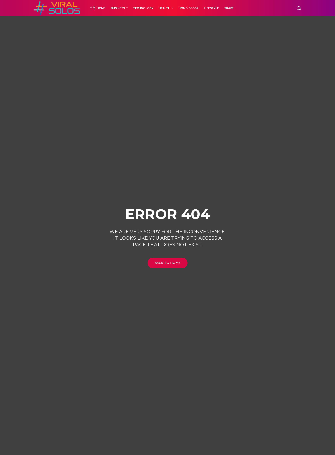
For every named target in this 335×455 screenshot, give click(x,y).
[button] (298, 8)
